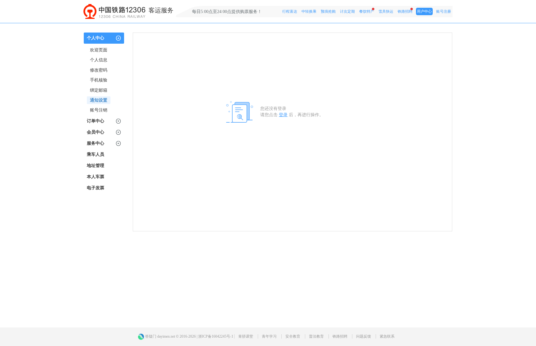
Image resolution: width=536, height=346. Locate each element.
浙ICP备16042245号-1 (215, 336)
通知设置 (98, 100)
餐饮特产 (366, 11)
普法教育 (316, 336)
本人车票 (95, 176)
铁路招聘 (405, 11)
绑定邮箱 (98, 90)
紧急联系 (387, 336)
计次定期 (347, 11)
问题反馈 (363, 336)
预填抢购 (328, 11)
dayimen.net (166, 336)
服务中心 (95, 143)
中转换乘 (309, 11)
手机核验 (98, 80)
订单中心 (95, 121)
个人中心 (95, 38)
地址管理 (95, 165)
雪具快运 (385, 11)
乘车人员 (95, 154)
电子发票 (95, 188)
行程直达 (289, 11)
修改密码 (98, 70)
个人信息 (98, 60)
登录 (283, 114)
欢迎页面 (98, 50)
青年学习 (269, 336)
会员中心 (95, 132)
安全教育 (292, 336)
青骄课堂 (245, 336)
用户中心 (424, 11)
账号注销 (98, 110)
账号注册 (443, 11)
